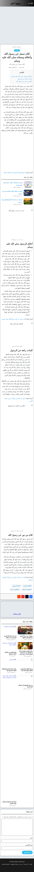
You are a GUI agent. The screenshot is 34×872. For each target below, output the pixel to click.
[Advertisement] (17, 25)
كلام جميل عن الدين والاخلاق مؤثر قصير (14, 319)
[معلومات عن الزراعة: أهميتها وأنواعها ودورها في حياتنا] (28, 201)
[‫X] (27, 596)
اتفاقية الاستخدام (5, 864)
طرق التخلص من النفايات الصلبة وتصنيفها (10, 653)
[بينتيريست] (23, 596)
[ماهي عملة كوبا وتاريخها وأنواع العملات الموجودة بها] (8, 663)
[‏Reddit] (19, 596)
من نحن (21, 864)
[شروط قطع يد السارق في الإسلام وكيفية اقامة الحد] (25, 663)
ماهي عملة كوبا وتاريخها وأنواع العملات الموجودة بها (9, 669)
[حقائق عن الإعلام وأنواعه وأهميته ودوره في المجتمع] (28, 193)
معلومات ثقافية (26, 589)
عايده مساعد (21, 67)
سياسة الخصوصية (14, 864)
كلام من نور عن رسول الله (24, 81)
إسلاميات (14, 46)
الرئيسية (19, 46)
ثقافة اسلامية (27, 586)
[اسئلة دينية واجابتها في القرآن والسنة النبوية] (8, 737)
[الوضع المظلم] (23, 4)
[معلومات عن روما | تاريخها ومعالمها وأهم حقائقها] (25, 630)
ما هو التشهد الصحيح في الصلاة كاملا (15, 172)
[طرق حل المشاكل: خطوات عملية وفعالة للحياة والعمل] (28, 184)
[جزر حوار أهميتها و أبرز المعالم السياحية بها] (25, 679)
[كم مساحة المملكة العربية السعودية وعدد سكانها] (8, 630)
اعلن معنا (26, 864)
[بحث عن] (26, 4)
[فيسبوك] (31, 596)
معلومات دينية (14, 589)
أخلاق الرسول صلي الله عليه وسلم (21, 76)
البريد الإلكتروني (29, 845)
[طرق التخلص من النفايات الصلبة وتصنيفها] (8, 646)
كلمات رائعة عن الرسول (25, 79)
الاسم (31, 838)
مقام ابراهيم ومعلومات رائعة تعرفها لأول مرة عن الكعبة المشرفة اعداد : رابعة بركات (26, 652)
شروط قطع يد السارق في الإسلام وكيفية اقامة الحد (26, 669)
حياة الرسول (16, 586)
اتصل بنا (30, 864)
